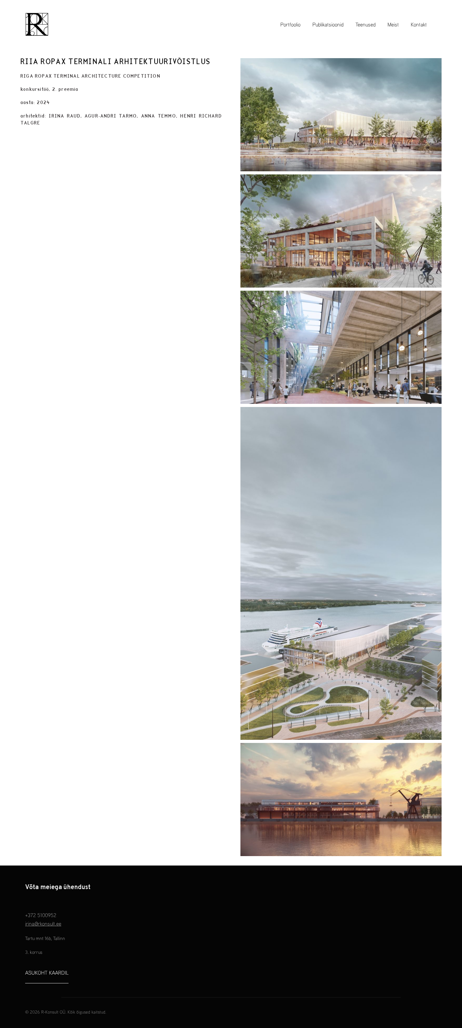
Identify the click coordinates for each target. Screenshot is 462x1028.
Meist (393, 24)
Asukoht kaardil (47, 972)
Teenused (365, 24)
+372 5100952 (40, 915)
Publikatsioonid (328, 24)
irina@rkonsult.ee (43, 923)
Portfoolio (290, 24)
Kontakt (419, 24)
